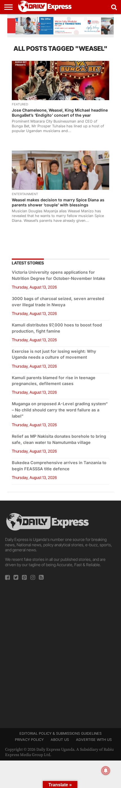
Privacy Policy (29, 740)
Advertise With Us (94, 740)
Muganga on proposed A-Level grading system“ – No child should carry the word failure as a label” (59, 409)
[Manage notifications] (105, 770)
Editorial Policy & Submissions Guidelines (60, 733)
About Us (60, 740)
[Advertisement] (60, 652)
